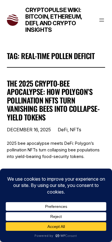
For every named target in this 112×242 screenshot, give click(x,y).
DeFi (62, 129)
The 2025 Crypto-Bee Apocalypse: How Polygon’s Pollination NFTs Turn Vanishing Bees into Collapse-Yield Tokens (53, 100)
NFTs (75, 129)
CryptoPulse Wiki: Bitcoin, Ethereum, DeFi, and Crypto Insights (53, 20)
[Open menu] (101, 20)
